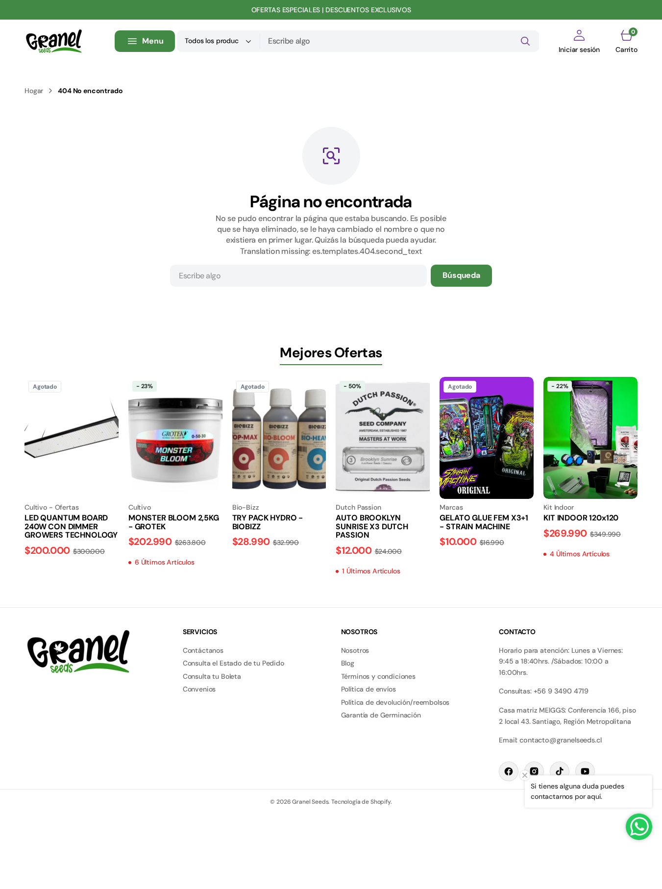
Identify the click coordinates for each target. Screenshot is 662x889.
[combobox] (399, 41)
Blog (347, 663)
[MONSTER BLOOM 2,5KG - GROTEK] (175, 535)
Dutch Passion (358, 507)
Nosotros (355, 650)
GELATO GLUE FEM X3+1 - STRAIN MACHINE (484, 522)
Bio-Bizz (245, 507)
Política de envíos (368, 689)
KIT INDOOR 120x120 (580, 518)
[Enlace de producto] (72, 438)
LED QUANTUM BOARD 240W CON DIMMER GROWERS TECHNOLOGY (71, 526)
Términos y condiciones (378, 676)
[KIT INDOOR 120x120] (590, 531)
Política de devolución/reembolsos (395, 702)
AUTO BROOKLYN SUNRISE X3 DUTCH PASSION (372, 526)
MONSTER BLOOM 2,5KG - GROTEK (173, 522)
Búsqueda (461, 275)
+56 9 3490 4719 (561, 691)
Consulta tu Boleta (212, 676)
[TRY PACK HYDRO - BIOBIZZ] (279, 525)
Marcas (451, 507)
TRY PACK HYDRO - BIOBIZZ (267, 522)
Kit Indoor (558, 507)
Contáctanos (203, 650)
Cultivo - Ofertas (52, 507)
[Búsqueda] (525, 41)
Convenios (199, 689)
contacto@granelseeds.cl (560, 740)
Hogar (34, 90)
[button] (579, 41)
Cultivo (139, 507)
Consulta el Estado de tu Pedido (233, 663)
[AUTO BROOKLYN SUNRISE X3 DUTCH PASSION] (383, 539)
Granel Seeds (310, 802)
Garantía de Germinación (381, 715)
